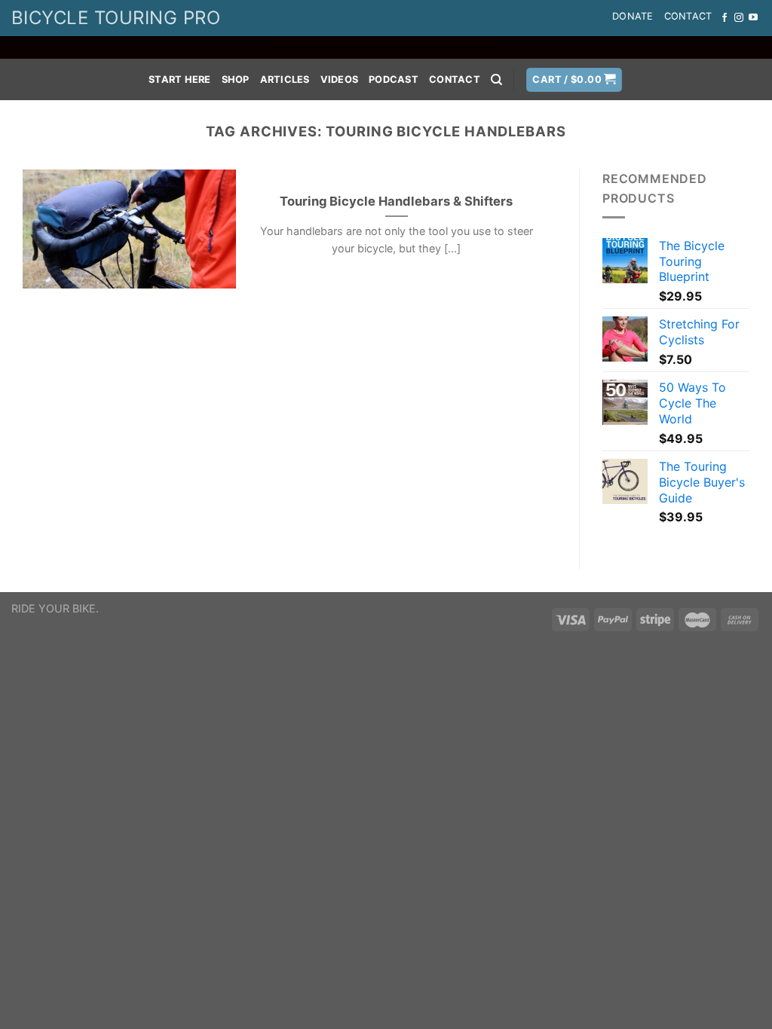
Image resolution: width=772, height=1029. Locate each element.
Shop (236, 79)
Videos (339, 79)
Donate (633, 16)
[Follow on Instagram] (738, 18)
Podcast (393, 79)
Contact (688, 16)
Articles (285, 79)
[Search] (496, 80)
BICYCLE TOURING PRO (115, 18)
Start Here (180, 79)
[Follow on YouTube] (753, 18)
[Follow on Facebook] (724, 18)
